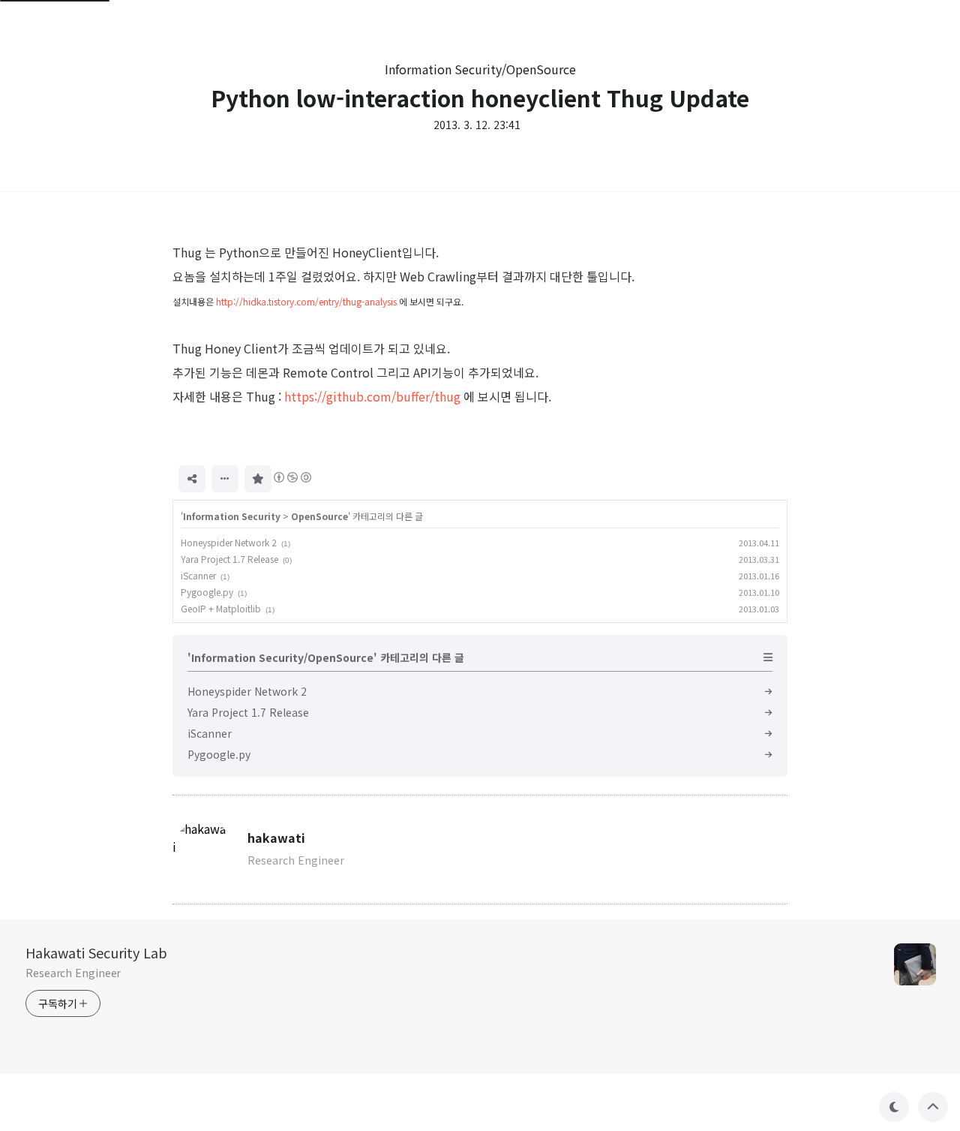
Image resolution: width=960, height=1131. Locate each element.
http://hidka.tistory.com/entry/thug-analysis (306, 301)
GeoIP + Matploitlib (221, 608)
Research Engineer (73, 972)
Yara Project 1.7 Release (229, 558)
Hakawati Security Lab (96, 952)
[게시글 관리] (225, 478)
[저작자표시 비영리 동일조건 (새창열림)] (292, 477)
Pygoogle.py (207, 591)
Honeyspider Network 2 (229, 542)
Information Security (231, 516)
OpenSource (319, 516)
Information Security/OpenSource (480, 69)
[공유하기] (192, 478)
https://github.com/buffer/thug (372, 396)
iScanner (198, 575)
